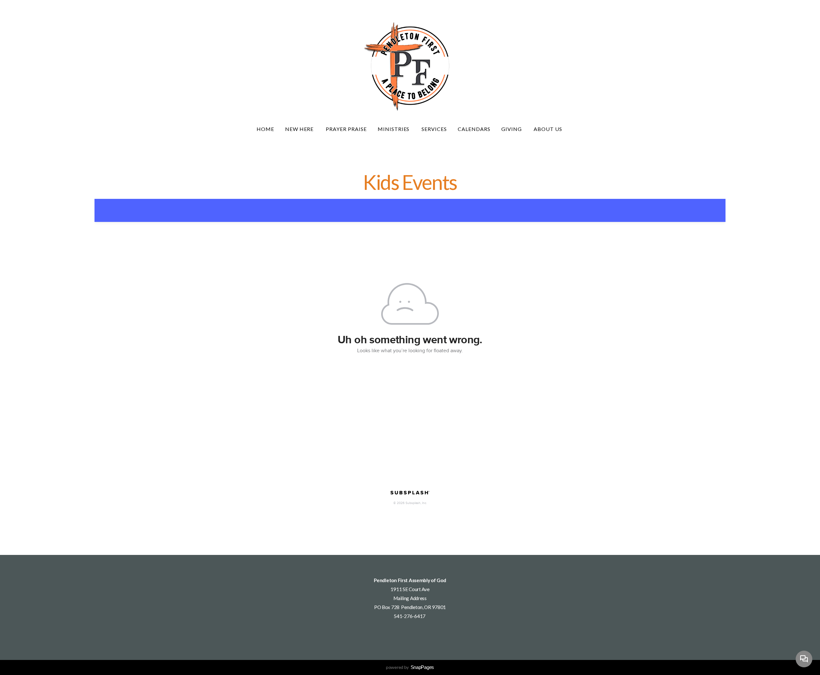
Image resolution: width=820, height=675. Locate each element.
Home (265, 129)
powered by (410, 667)
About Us (548, 129)
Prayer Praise (346, 129)
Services (434, 129)
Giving (512, 129)
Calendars (474, 129)
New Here (300, 129)
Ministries (394, 129)
